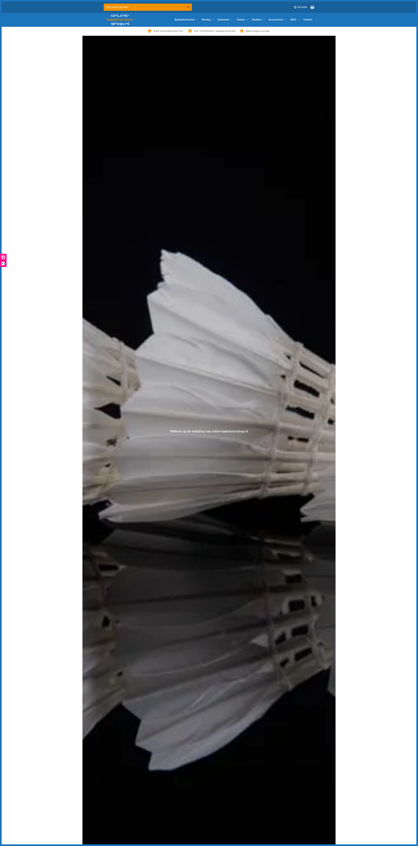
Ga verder (209, 428)
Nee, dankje (209, 451)
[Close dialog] (268, 386)
